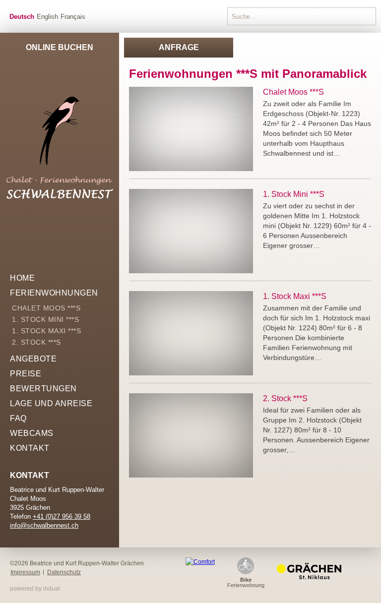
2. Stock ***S (285, 398)
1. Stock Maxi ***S (294, 296)
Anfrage (179, 47)
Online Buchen (59, 47)
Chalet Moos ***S (293, 92)
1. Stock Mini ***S (293, 194)
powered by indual (35, 588)
